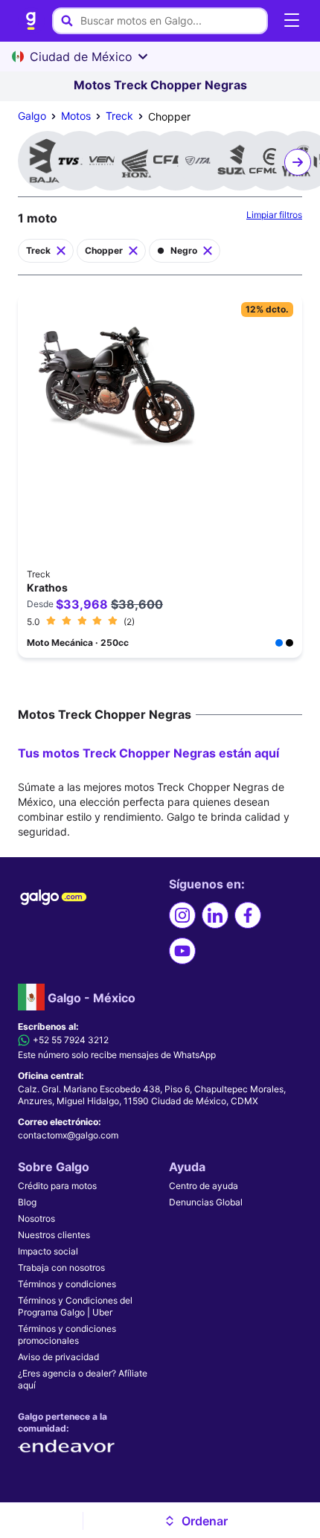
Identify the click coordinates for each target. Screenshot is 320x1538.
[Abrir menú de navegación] (291, 20)
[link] (31, 21)
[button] (196, 1520)
